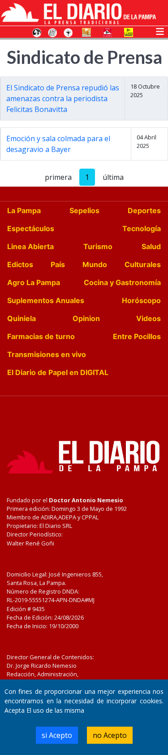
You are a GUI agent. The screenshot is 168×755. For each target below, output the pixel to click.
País (58, 264)
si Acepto (57, 735)
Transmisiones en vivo (46, 354)
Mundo (94, 264)
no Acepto (110, 735)
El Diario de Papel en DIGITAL (57, 372)
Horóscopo (141, 300)
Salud (151, 246)
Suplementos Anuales (45, 300)
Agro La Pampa (33, 282)
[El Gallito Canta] (36, 32)
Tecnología (141, 228)
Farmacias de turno (41, 336)
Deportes (144, 210)
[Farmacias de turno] (68, 32)
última (113, 177)
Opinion (86, 318)
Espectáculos (30, 228)
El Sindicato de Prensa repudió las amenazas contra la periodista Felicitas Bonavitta (62, 98)
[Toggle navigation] (159, 30)
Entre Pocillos (137, 336)
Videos (148, 318)
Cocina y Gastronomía (122, 282)
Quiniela (21, 318)
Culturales (143, 264)
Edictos (20, 264)
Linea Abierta (30, 246)
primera (58, 177)
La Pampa (24, 210)
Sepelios (84, 210)
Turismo (97, 246)
